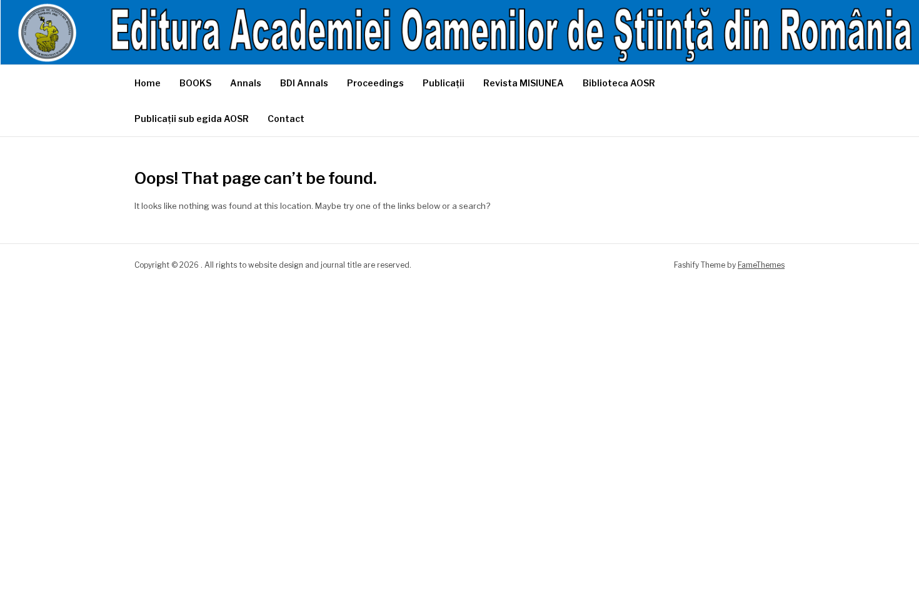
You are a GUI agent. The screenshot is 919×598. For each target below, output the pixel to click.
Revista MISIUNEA (523, 83)
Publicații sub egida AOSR (191, 118)
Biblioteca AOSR (619, 83)
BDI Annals (304, 83)
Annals (245, 83)
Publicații (444, 83)
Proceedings (375, 83)
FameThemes (761, 265)
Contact (286, 118)
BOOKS (195, 83)
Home (147, 83)
